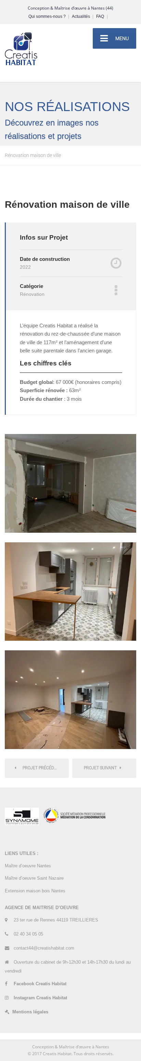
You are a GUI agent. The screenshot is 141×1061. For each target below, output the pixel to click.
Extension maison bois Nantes (36, 890)
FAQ (102, 16)
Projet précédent (41, 767)
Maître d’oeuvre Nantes (28, 865)
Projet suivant (102, 767)
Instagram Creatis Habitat (40, 997)
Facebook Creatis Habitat (40, 983)
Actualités (83, 16)
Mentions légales (31, 1011)
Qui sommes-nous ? (48, 16)
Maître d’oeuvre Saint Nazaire (34, 878)
